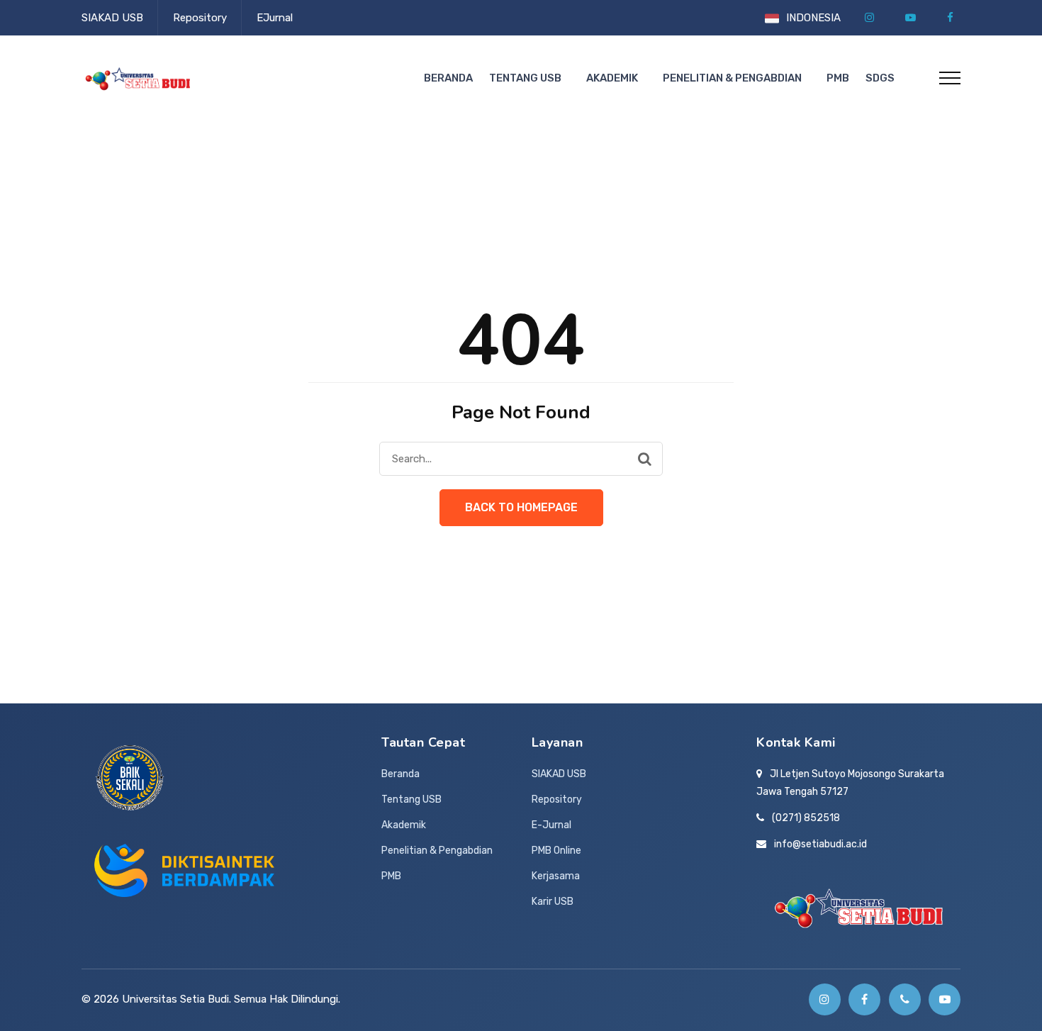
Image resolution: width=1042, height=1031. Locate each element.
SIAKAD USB (112, 17)
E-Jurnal (551, 825)
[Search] (645, 459)
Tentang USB (525, 78)
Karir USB (552, 902)
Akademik (612, 78)
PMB (838, 78)
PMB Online (556, 851)
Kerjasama (556, 876)
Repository (200, 17)
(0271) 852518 (806, 818)
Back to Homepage (521, 507)
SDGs (880, 78)
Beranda (448, 78)
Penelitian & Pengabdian (732, 78)
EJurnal (275, 17)
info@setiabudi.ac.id (820, 844)
